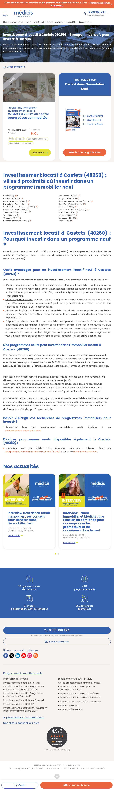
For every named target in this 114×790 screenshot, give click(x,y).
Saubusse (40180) (67, 215)
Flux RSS (100, 768)
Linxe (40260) (65, 220)
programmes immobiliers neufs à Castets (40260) (32, 451)
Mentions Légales (17, 768)
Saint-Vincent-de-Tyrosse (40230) (74, 201)
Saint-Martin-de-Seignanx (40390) (19, 207)
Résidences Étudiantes (70, 709)
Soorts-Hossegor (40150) (14, 209)
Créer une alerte (16, 66)
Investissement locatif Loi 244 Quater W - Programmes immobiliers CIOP (26, 709)
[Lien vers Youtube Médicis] (23, 655)
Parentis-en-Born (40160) (14, 204)
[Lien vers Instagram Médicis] (29, 655)
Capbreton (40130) (12, 198)
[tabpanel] (29, 511)
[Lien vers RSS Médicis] (35, 655)
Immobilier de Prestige (15, 678)
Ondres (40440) (10, 218)
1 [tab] (55, 554)
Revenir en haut (57, 776)
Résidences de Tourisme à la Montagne (79, 701)
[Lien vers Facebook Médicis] (5, 655)
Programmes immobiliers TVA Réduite (79, 693)
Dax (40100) (8, 195)
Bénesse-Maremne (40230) (16, 220)
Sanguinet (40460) (67, 198)
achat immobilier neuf (85, 451)
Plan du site (77, 768)
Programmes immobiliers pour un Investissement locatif (76, 688)
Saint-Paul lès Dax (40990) (71, 204)
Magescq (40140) (67, 218)
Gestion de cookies (61, 768)
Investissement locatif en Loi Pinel (21, 682)
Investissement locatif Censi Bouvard (23, 700)
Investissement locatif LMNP (18, 704)
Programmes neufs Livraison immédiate (79, 697)
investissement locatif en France (23, 430)
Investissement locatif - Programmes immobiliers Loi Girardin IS (23, 695)
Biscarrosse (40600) (68, 195)
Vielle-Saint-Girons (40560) (15, 212)
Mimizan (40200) (66, 207)
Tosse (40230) (10, 215)
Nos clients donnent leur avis (21, 723)
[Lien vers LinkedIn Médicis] (17, 655)
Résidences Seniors (68, 705)
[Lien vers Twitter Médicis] (11, 655)
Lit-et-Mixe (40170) (67, 212)
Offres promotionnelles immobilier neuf (79, 682)
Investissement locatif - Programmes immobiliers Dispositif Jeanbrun (23, 688)
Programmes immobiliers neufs (22, 673)
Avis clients (89, 768)
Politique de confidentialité (38, 768)
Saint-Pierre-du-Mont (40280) (72, 209)
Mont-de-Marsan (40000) (15, 201)
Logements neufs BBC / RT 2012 (75, 678)
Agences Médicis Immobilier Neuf (23, 717)
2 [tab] (58, 554)
